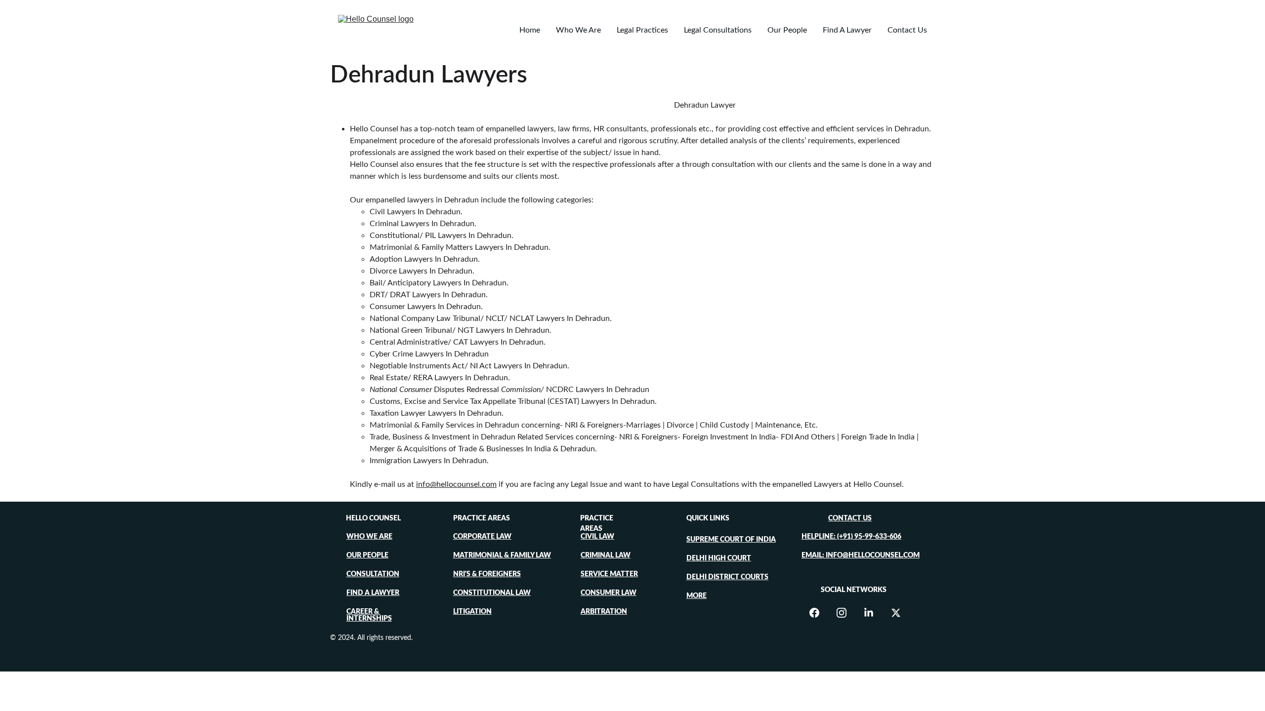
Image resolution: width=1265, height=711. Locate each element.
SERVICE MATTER (609, 574)
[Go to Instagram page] (846, 613)
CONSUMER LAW (608, 593)
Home (529, 30)
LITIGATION (472, 611)
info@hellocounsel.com (456, 484)
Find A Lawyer (847, 30)
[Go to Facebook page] (819, 613)
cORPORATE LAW (482, 536)
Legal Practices (642, 30)
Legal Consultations (718, 30)
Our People (787, 30)
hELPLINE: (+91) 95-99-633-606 (851, 536)
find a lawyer (372, 593)
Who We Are (578, 30)
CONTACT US (850, 518)
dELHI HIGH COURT (718, 558)
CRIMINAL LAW (606, 555)
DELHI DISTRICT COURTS (727, 577)
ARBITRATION (604, 611)
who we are (369, 536)
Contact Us (907, 30)
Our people (367, 555)
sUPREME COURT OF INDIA (731, 539)
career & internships (369, 615)
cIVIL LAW (597, 536)
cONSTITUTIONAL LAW (492, 593)
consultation (372, 574)
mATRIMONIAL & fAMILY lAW (502, 555)
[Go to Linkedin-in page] (874, 613)
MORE (696, 595)
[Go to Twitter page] (896, 613)
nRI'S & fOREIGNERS (487, 574)
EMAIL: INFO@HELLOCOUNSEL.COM (860, 555)
